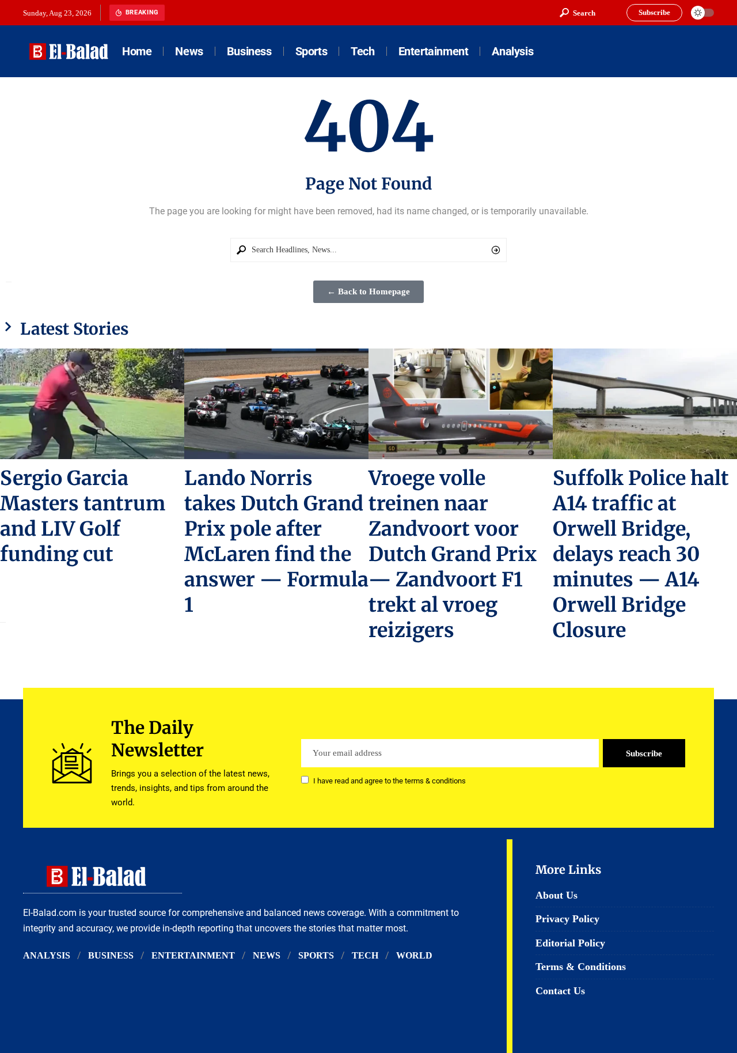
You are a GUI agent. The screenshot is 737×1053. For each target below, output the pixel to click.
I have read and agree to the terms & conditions (389, 781)
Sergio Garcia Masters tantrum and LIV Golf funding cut (82, 516)
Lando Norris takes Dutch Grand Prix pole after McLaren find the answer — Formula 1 (276, 541)
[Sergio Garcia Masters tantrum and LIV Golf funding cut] (92, 404)
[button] (577, 12)
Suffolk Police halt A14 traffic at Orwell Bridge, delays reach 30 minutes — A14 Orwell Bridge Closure (641, 554)
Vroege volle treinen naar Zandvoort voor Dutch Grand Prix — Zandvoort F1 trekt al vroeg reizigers (452, 554)
